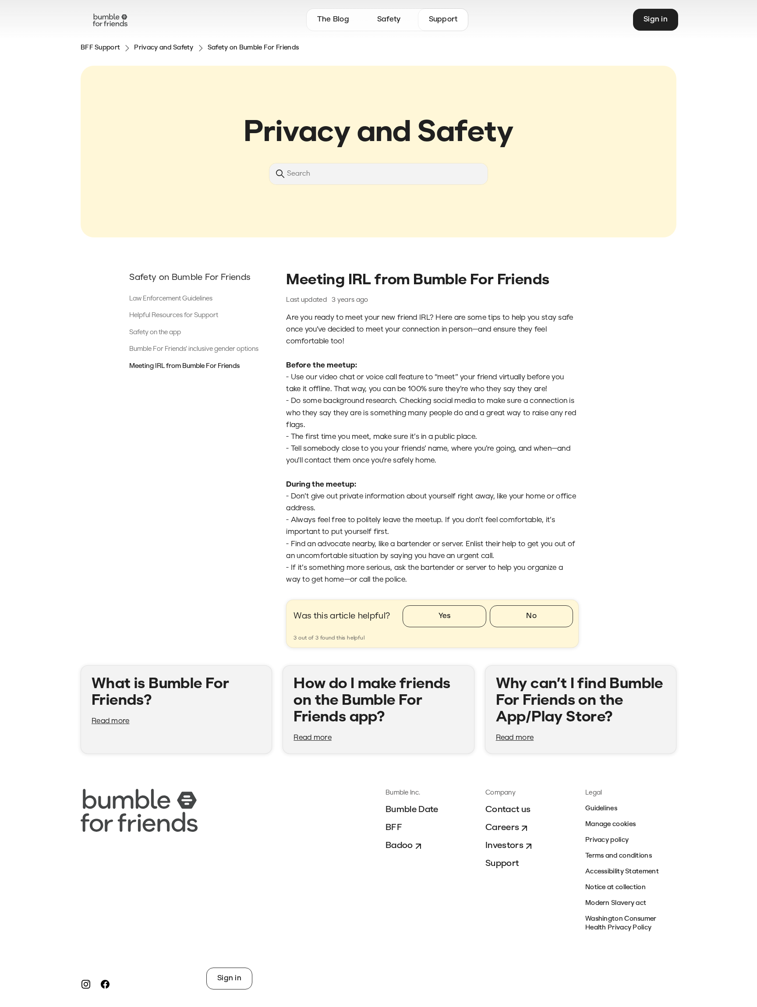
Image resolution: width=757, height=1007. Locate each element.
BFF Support (100, 48)
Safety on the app (155, 332)
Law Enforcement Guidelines (170, 299)
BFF (394, 827)
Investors (504, 845)
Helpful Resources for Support (173, 315)
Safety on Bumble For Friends (253, 48)
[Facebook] (105, 984)
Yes (445, 616)
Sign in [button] (656, 19)
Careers (502, 827)
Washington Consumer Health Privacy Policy (621, 923)
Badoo (399, 845)
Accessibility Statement (622, 872)
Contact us (508, 810)
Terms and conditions (618, 856)
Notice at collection (615, 887)
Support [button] (443, 19)
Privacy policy (607, 840)
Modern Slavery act (615, 903)
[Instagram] (86, 984)
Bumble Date (412, 810)
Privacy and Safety (163, 48)
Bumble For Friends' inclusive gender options (193, 349)
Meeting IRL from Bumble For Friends (184, 366)
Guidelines (601, 809)
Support (502, 863)
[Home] (110, 20)
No (531, 616)
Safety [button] (389, 19)
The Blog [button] (333, 19)
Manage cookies (610, 824)
